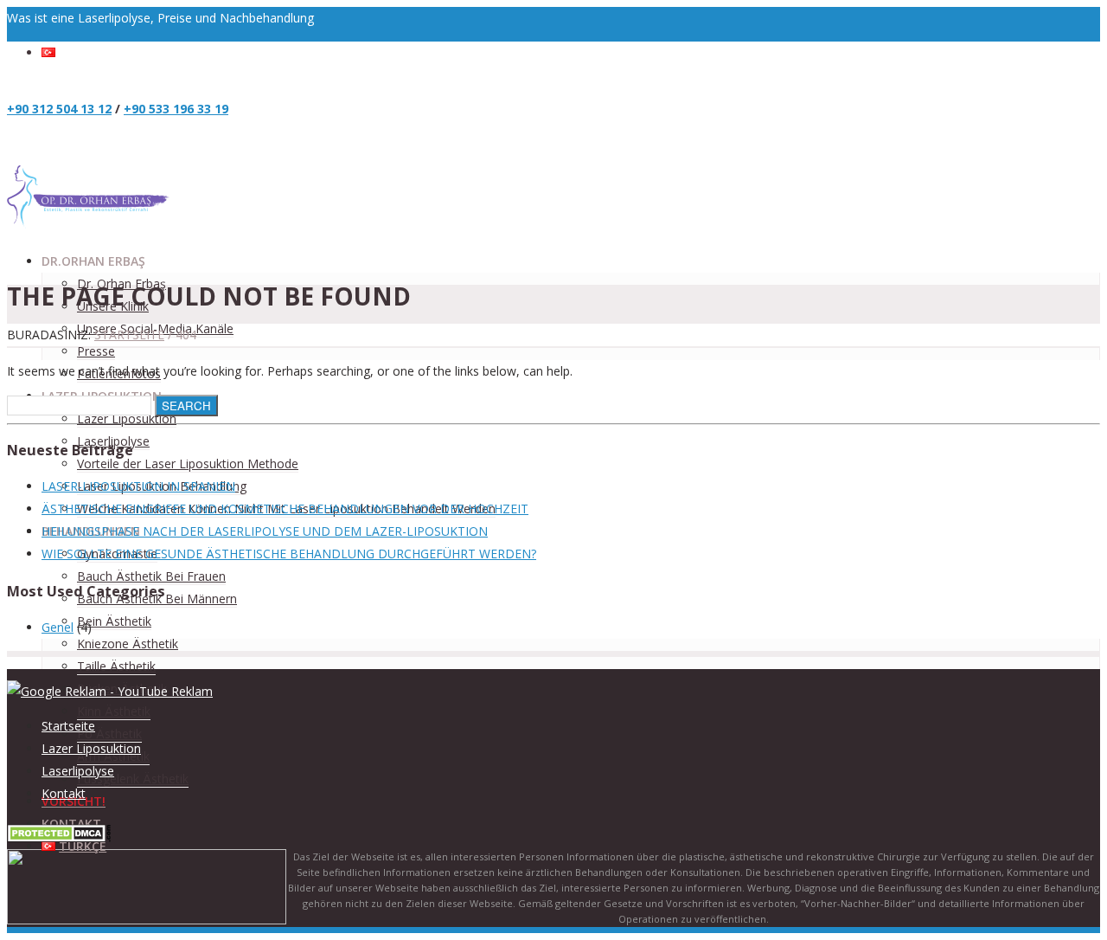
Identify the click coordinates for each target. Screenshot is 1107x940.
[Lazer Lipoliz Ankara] (88, 226)
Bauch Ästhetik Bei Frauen (151, 576)
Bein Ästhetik (114, 621)
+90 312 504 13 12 (59, 108)
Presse (96, 351)
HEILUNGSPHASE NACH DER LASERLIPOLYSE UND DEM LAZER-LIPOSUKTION (265, 531)
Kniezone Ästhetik (127, 643)
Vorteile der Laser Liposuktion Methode (187, 463)
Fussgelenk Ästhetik (133, 778)
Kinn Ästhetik (113, 711)
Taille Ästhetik (116, 666)
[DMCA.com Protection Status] (59, 837)
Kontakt (64, 793)
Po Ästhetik (109, 733)
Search (186, 405)
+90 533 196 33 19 (176, 108)
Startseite (129, 334)
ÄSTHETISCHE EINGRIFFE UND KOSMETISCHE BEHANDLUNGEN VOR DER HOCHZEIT (285, 508)
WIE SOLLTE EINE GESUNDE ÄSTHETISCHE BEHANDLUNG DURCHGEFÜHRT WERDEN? (289, 553)
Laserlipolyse (78, 771)
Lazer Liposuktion (126, 418)
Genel (58, 627)
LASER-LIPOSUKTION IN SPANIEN (138, 486)
